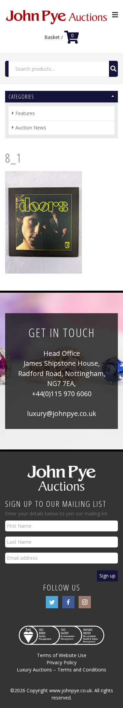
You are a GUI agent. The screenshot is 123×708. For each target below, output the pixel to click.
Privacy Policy (61, 662)
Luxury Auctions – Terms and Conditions (61, 669)
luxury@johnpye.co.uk (61, 413)
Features (25, 113)
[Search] (113, 69)
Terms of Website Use (61, 655)
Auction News (30, 127)
